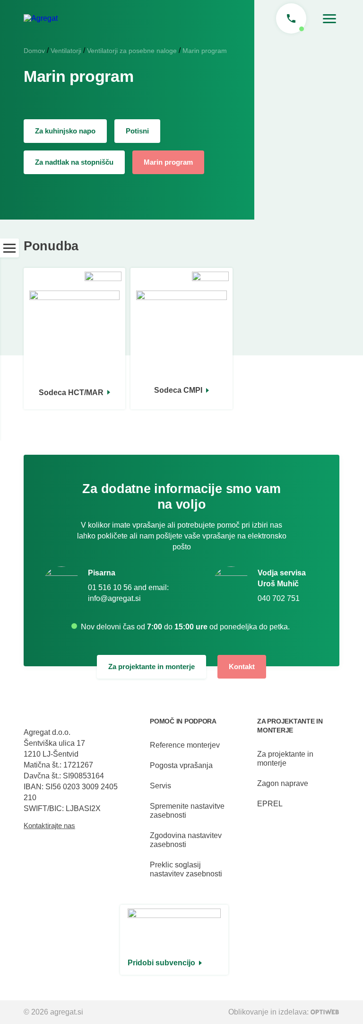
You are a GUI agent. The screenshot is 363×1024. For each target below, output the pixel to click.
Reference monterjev (185, 745)
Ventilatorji (66, 50)
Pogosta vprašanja (181, 765)
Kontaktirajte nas (49, 825)
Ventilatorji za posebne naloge (132, 50)
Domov (34, 50)
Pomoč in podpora (183, 721)
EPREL (270, 804)
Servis (160, 786)
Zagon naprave (282, 783)
